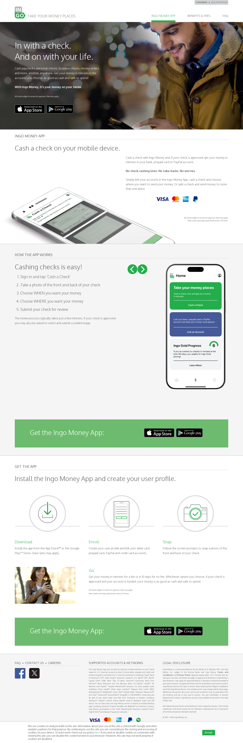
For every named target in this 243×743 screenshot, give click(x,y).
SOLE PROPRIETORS (219, 2)
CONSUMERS (201, 2)
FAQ (18, 663)
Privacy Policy (183, 675)
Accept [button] (209, 732)
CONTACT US (34, 663)
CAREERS (54, 663)
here (97, 732)
